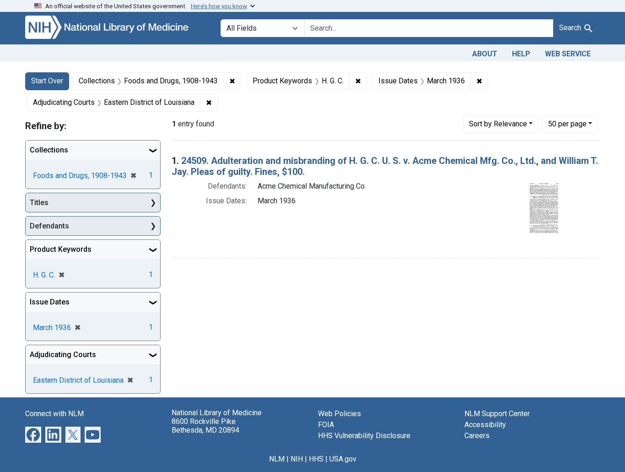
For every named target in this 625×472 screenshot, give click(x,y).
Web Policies (339, 413)
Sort (498, 123)
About (484, 53)
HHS (316, 459)
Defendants (49, 226)
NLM (277, 459)
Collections (49, 150)
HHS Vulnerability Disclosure (364, 435)
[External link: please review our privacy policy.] (33, 434)
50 (567, 123)
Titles (39, 202)
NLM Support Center (497, 413)
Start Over (47, 80)
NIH (297, 459)
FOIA (326, 424)
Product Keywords (61, 249)
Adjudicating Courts (63, 354)
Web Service (568, 53)
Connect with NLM (54, 413)
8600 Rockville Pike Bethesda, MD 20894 (205, 425)
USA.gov (342, 459)
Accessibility (485, 424)
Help (521, 53)
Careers (477, 435)
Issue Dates (50, 302)
